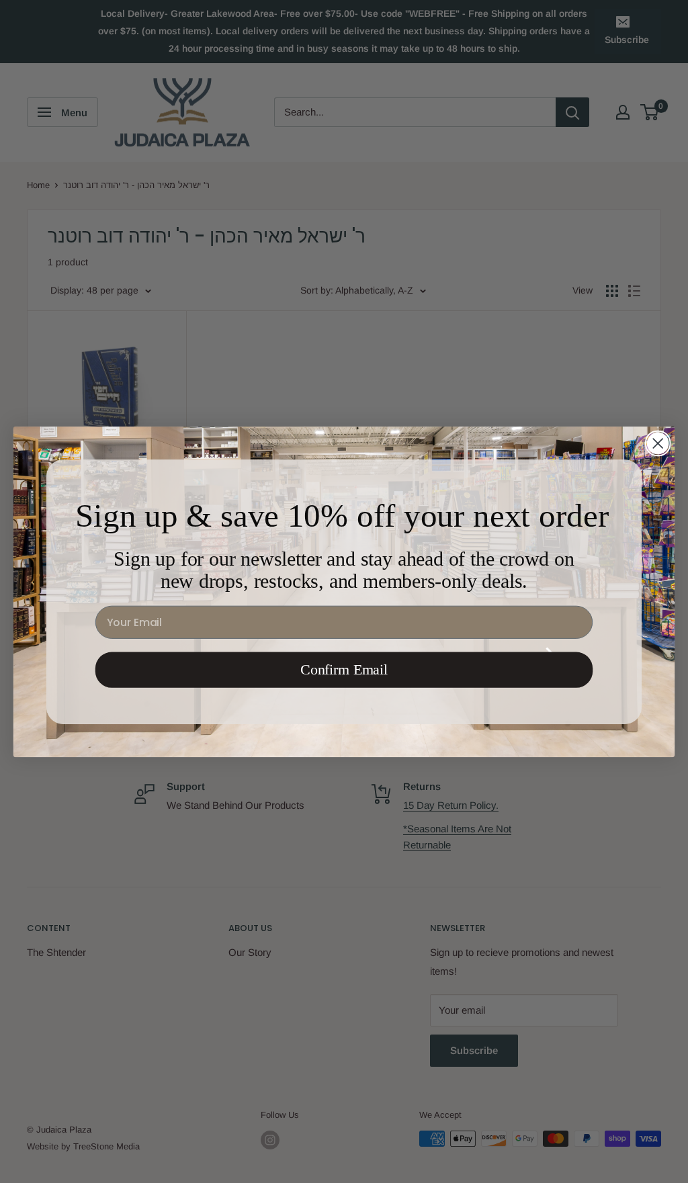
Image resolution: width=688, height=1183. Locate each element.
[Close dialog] (657, 442)
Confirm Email (344, 669)
